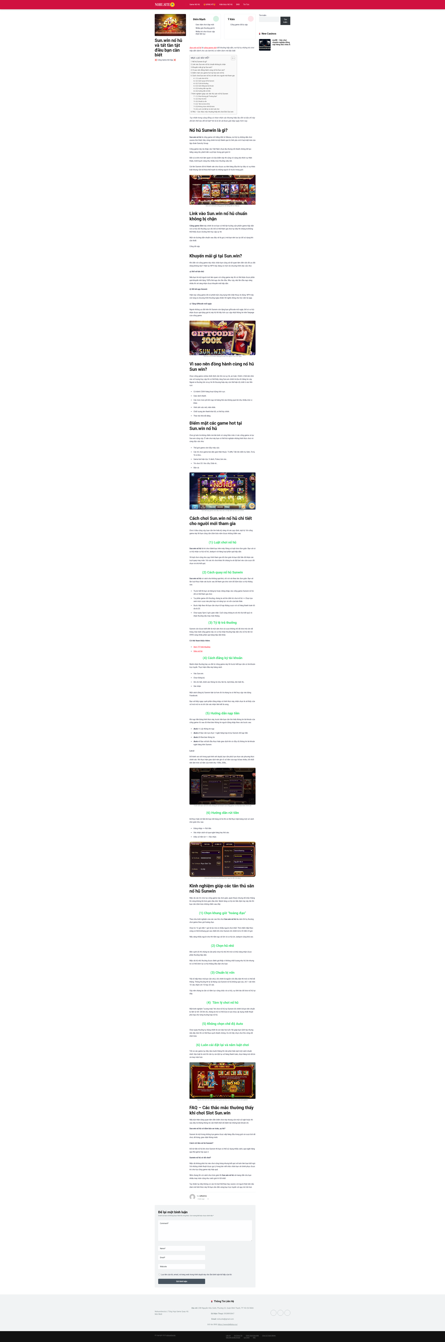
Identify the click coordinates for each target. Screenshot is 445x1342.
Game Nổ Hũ (195, 4)
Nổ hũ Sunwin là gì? (199, 62)
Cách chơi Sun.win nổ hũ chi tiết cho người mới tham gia (213, 76)
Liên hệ (228, 1335)
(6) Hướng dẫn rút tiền (203, 91)
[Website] (287, 1313)
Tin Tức (246, 4)
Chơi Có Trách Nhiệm (269, 1335)
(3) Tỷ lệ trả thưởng (202, 83)
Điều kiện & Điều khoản (233, 1337)
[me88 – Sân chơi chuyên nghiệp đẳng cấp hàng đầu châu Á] (265, 50)
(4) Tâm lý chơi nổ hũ (203, 104)
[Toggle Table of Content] (232, 58)
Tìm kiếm (262, 15)
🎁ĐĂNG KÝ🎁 (209, 4)
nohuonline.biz (171, 1335)
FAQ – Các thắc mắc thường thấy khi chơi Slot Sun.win (212, 112)
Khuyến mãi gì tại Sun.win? (202, 67)
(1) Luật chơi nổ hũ (202, 78)
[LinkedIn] (273, 1313)
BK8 (238, 4)
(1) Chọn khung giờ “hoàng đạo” (206, 96)
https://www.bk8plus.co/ (228, 1324)
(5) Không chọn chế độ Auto (205, 106)
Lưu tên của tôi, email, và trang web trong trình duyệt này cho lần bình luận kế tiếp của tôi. (196, 1274)
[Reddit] (280, 1313)
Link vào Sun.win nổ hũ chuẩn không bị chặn (209, 64)
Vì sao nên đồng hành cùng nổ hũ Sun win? (208, 70)
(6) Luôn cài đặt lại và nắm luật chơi (207, 109)
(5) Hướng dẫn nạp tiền (203, 88)
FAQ (254, 1337)
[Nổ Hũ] (165, 4)
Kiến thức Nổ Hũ (225, 4)
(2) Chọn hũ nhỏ (201, 99)
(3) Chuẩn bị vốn (201, 101)
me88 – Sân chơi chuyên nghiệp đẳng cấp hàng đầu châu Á (281, 42)
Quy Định (247, 1337)
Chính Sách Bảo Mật (252, 1335)
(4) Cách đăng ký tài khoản (205, 86)
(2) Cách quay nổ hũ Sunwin (205, 81)
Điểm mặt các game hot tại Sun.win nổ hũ (208, 73)
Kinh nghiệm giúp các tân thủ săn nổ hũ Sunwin (210, 94)
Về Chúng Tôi (238, 1335)
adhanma (203, 1196)
